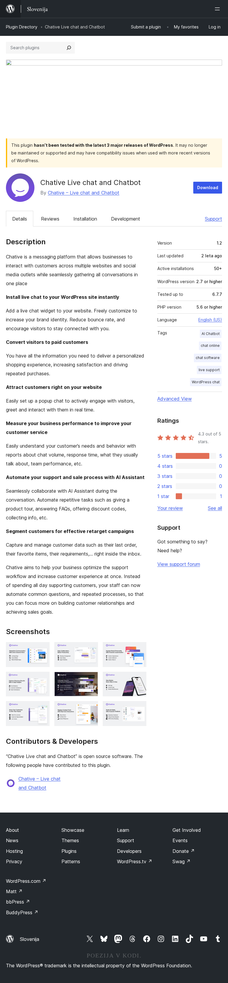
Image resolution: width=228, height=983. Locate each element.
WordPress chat (206, 382)
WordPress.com (26, 881)
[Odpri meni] (218, 9)
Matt (14, 891)
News (12, 840)
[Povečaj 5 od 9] (90, 680)
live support (209, 370)
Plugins (69, 851)
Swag (181, 861)
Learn (123, 830)
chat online (210, 345)
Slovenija (29, 939)
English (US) (210, 319)
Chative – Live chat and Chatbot (83, 193)
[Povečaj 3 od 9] (138, 650)
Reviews (50, 219)
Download (207, 187)
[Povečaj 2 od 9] (90, 650)
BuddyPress (22, 912)
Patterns (70, 861)
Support (213, 219)
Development (125, 219)
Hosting (14, 851)
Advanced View (174, 399)
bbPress (18, 902)
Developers (129, 851)
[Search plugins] (69, 48)
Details (19, 219)
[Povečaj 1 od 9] (42, 650)
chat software (208, 357)
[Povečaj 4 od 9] (42, 680)
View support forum (178, 564)
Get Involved (186, 830)
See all (215, 508)
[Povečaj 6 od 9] (138, 680)
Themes (70, 840)
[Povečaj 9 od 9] (138, 709)
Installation (85, 219)
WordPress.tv (134, 861)
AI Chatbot (211, 333)
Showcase (72, 830)
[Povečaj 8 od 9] (90, 709)
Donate (183, 851)
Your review (170, 508)
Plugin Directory (21, 26)
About (12, 830)
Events (180, 840)
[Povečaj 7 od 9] (42, 709)
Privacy (14, 861)
